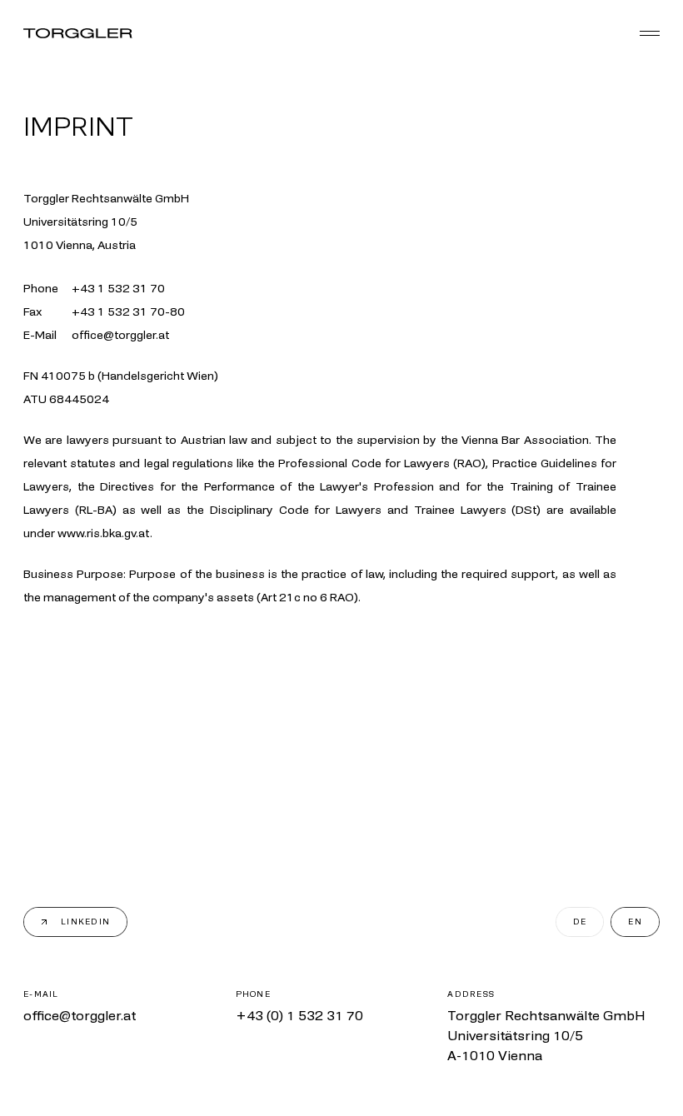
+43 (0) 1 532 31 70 (299, 1015)
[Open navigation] (650, 33)
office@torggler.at (79, 1015)
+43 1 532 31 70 (118, 288)
